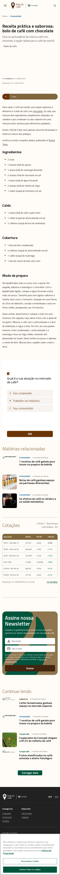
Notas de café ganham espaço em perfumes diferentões (36, 481)
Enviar (30, 668)
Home (5, 16)
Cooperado (6, 813)
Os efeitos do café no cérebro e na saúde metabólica (37, 500)
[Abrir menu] (5, 5)
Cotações (25, 817)
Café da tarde (27, 813)
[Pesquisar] (55, 5)
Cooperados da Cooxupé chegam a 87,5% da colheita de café (38, 739)
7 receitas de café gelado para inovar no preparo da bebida (37, 463)
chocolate (38, 111)
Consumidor (16, 16)
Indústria (5, 821)
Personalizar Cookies (30, 861)
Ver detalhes (52, 581)
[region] (30, 854)
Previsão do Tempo (9, 832)
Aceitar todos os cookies (29, 869)
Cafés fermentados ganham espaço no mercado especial (35, 704)
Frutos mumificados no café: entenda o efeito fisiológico (36, 756)
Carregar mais (30, 773)
